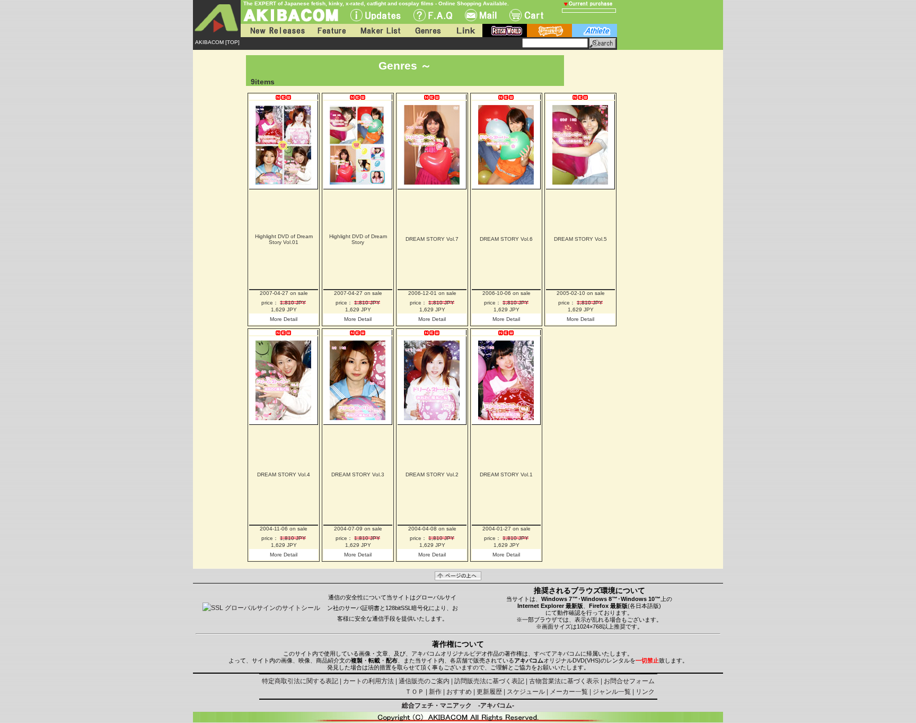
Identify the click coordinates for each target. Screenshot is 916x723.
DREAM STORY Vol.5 (580, 239)
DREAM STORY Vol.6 (506, 239)
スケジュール (526, 691)
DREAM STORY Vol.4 (283, 474)
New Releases (275, 30)
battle (549, 30)
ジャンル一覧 (612, 691)
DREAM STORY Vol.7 (432, 239)
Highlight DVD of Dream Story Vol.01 (284, 239)
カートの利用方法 (368, 681)
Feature (331, 30)
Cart (526, 15)
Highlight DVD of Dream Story (358, 239)
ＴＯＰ (414, 691)
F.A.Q (433, 15)
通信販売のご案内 (424, 681)
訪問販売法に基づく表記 (489, 681)
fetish (504, 30)
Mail (480, 15)
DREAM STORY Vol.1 (506, 474)
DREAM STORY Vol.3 (357, 474)
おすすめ (459, 691)
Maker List (380, 30)
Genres (427, 30)
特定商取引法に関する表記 (300, 681)
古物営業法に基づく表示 (564, 681)
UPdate (375, 15)
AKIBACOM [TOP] (217, 42)
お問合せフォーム (629, 681)
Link (464, 30)
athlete (594, 30)
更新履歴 (489, 691)
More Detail (283, 319)
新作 (435, 691)
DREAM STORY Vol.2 (432, 474)
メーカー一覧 (569, 691)
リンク (645, 691)
